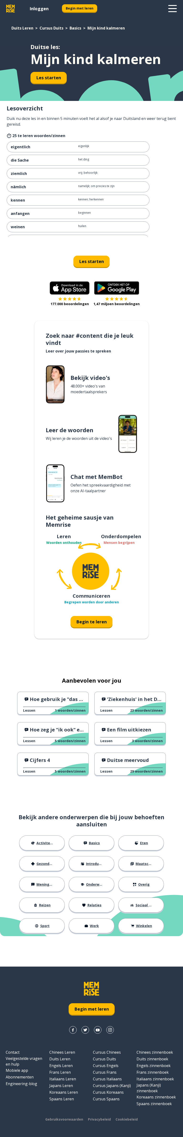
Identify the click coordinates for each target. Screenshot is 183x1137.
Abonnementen (20, 1077)
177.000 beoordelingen (70, 304)
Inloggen (39, 8)
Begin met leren (79, 8)
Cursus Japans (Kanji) (112, 1085)
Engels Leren (61, 1065)
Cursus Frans (105, 1072)
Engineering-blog (21, 1083)
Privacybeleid (99, 1119)
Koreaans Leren (63, 1092)
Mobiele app (17, 1070)
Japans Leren (61, 1085)
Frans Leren (60, 1072)
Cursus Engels (105, 1065)
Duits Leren (22, 28)
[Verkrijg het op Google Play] (116, 288)
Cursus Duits (51, 28)
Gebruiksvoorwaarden (64, 1119)
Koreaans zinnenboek (156, 1097)
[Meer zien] (172, 8)
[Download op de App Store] (70, 288)
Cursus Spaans (106, 1099)
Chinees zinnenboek (155, 1052)
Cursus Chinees (107, 1052)
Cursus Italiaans (107, 1079)
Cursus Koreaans (108, 1092)
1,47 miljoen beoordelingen (116, 304)
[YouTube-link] (98, 1030)
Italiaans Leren (62, 1079)
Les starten (48, 77)
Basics (75, 28)
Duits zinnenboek (152, 1059)
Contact (13, 1052)
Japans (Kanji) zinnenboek (149, 1087)
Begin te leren (91, 622)
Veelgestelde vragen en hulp (24, 1061)
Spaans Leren (61, 1099)
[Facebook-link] (73, 1030)
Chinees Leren (62, 1052)
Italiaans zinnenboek (155, 1079)
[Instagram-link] (110, 1030)
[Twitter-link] (85, 1030)
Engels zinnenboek (154, 1065)
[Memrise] (10, 8)
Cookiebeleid (127, 1119)
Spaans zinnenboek (154, 1103)
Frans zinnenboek (153, 1072)
